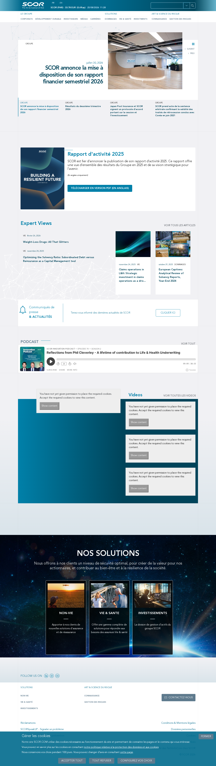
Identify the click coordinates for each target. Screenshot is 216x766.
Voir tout (188, 344)
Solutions (111, 14)
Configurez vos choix (136, 761)
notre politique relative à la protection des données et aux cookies (121, 747)
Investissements (29, 708)
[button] (186, 6)
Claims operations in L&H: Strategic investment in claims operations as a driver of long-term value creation (132, 275)
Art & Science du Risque (165, 14)
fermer (206, 736)
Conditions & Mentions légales (178, 723)
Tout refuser (101, 761)
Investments (140, 19)
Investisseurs (71, 19)
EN (61, 3)
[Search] (192, 6)
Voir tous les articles (179, 225)
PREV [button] (192, 53)
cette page (126, 752)
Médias (84, 19)
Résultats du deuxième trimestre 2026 (75, 69)
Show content (49, 406)
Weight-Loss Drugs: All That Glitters (46, 242)
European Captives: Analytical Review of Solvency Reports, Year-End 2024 (171, 275)
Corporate (27, 19)
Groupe (29, 44)
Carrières (95, 19)
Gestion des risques (180, 19)
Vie (24, 236)
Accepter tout (72, 761)
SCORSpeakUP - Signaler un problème (42, 729)
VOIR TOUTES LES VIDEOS (180, 396)
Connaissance (159, 19)
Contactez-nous (181, 697)
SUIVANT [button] (190, 49)
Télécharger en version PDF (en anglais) (100, 188)
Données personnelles (183, 729)
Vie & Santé (125, 19)
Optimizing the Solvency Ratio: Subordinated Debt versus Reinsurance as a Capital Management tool (58, 259)
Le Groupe (26, 14)
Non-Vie (25, 696)
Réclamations (28, 723)
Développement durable (48, 19)
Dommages (111, 19)
